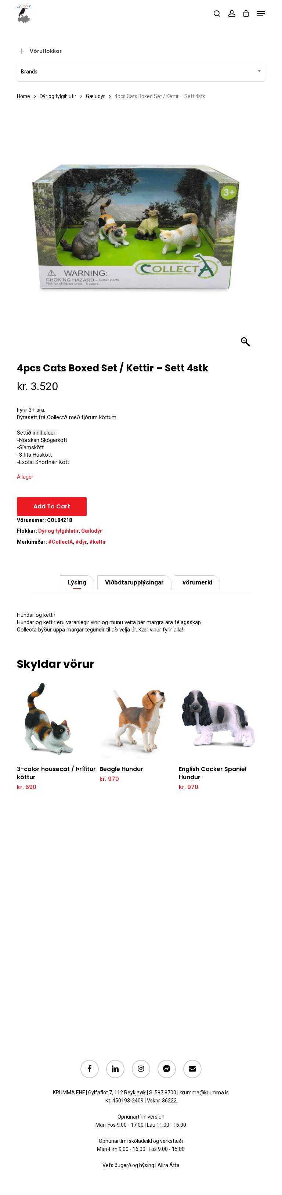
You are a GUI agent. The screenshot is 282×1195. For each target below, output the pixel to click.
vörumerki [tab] (197, 582)
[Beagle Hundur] (139, 718)
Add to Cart (51, 506)
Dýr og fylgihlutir (58, 96)
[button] (261, 13)
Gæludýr (95, 96)
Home (23, 96)
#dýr (81, 542)
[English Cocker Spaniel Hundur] (218, 718)
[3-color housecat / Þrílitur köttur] (56, 718)
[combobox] (141, 72)
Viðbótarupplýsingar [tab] (134, 582)
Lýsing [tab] (77, 582)
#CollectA (60, 542)
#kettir (97, 542)
